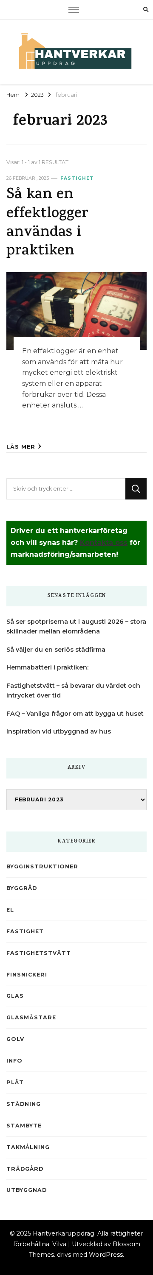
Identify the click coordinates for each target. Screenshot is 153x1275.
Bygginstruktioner (42, 866)
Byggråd (21, 888)
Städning (23, 1104)
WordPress (106, 1254)
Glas (15, 996)
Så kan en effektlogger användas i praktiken (47, 223)
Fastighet (77, 178)
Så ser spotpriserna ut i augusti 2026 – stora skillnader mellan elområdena (76, 626)
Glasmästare (31, 1017)
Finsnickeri (26, 974)
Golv (15, 1039)
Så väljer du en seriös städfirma (55, 649)
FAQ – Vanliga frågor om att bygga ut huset (75, 713)
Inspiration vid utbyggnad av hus (58, 731)
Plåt (15, 1082)
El (10, 910)
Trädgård (24, 1169)
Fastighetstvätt (38, 953)
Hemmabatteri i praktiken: (47, 667)
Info (14, 1060)
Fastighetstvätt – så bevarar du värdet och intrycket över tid (73, 690)
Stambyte (24, 1125)
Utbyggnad (26, 1190)
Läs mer (20, 447)
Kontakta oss (104, 542)
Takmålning (28, 1147)
